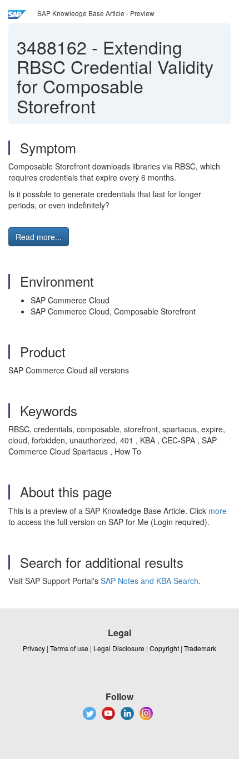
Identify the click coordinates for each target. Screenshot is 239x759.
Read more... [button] (39, 236)
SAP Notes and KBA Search (149, 580)
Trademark (200, 648)
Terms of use (69, 648)
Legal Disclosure (119, 648)
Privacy (34, 648)
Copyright (164, 648)
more (217, 510)
